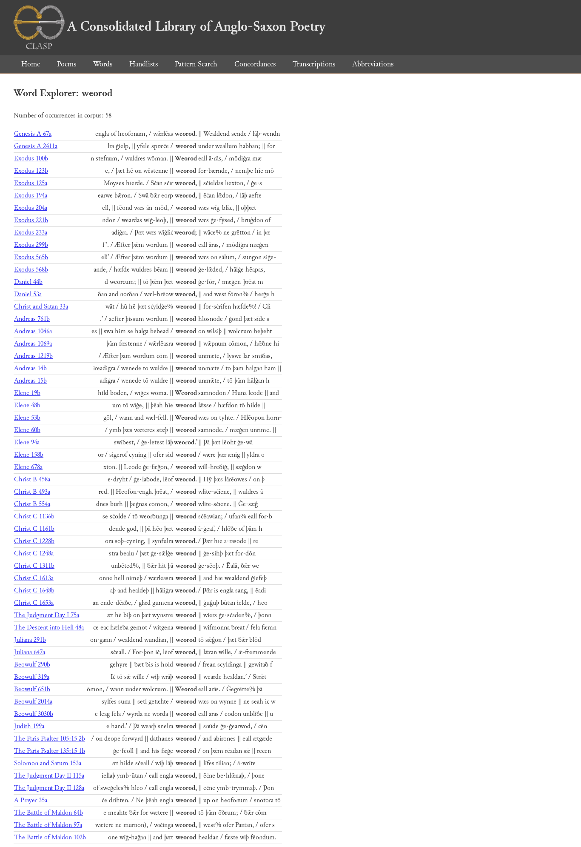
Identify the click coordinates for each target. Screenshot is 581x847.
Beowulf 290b (32, 665)
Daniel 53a (28, 294)
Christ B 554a (32, 504)
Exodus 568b (31, 270)
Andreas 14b (30, 368)
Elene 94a (27, 442)
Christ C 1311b (34, 566)
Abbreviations (372, 64)
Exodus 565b (31, 257)
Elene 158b (28, 455)
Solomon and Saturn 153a (47, 763)
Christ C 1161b (34, 529)
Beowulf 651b (32, 689)
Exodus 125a (30, 183)
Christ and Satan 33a (41, 307)
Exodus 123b (31, 171)
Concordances (255, 64)
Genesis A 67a (32, 134)
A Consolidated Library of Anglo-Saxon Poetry (196, 26)
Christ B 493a (32, 492)
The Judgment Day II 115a (49, 776)
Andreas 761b (32, 319)
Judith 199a (29, 726)
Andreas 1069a (33, 344)
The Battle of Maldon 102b (50, 837)
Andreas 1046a (33, 331)
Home (30, 64)
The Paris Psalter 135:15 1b (49, 751)
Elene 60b (27, 430)
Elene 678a (28, 467)
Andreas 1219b (33, 356)
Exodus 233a (30, 233)
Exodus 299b (31, 245)
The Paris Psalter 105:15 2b (49, 739)
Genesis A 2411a (35, 146)
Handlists (143, 64)
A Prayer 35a (30, 800)
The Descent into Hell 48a (49, 627)
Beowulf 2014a (33, 702)
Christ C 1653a (34, 603)
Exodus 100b (31, 158)
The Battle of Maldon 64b (48, 813)
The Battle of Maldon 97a (48, 825)
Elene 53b (27, 418)
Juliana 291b (30, 640)
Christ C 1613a (34, 578)
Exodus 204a (30, 208)
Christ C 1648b (34, 590)
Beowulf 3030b (33, 714)
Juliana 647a (29, 652)
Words (102, 64)
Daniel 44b (28, 282)
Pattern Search (196, 64)
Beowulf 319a (31, 677)
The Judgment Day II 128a (49, 788)
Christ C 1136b (34, 516)
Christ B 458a (32, 479)
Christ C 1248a (34, 553)
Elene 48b (27, 405)
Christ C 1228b (34, 541)
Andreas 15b (30, 381)
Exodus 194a (30, 195)
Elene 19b (27, 393)
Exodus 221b (31, 220)
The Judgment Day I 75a (46, 615)
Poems (66, 64)
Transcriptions (314, 64)
